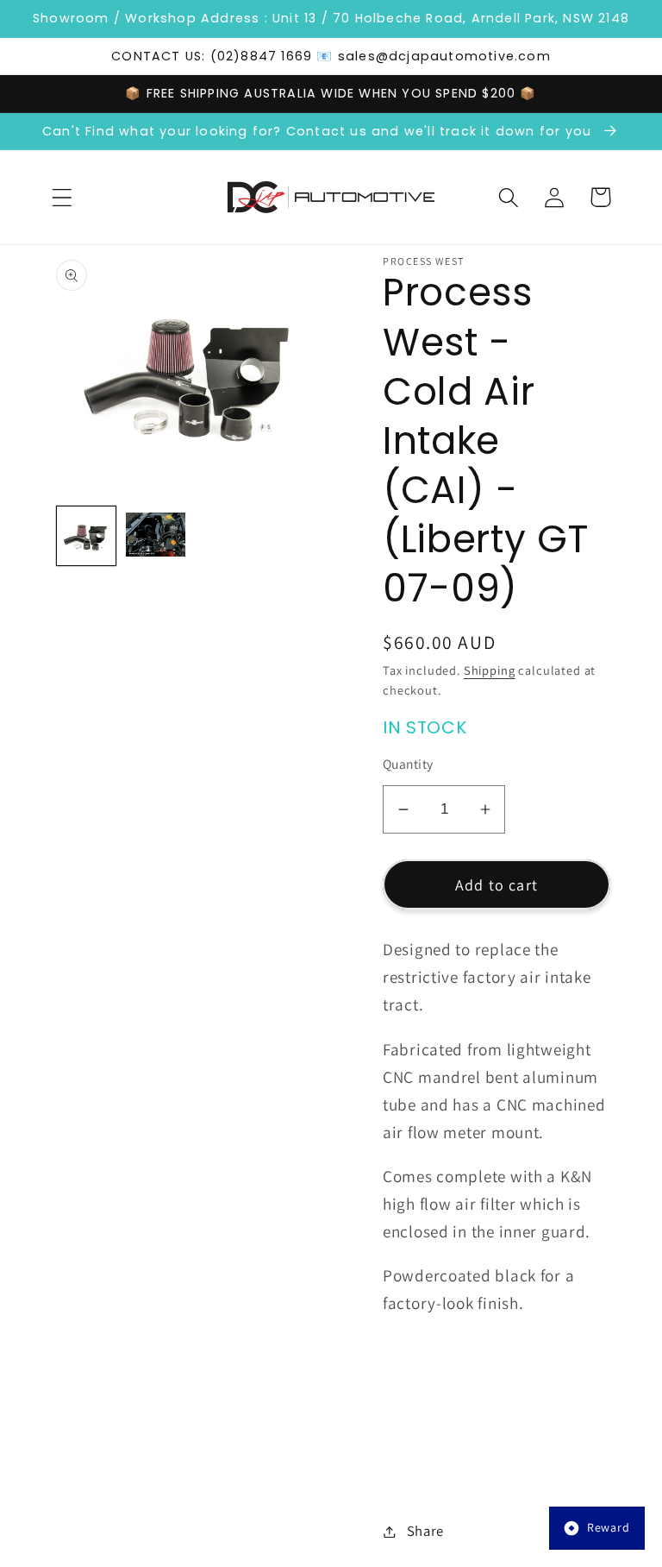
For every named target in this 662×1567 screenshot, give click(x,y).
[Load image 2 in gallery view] (155, 536)
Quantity (408, 763)
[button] (62, 197)
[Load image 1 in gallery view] (86, 536)
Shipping (489, 670)
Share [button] (425, 1530)
